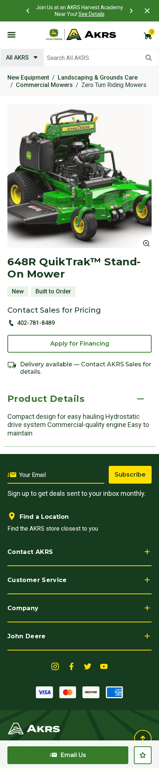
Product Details (45, 398)
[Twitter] (87, 665)
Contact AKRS (30, 551)
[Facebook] (71, 665)
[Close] (147, 10)
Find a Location (44, 516)
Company (23, 608)
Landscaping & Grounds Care (98, 77)
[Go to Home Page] (33, 728)
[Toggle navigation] (11, 34)
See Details (91, 14)
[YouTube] (103, 665)
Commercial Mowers (44, 84)
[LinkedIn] (55, 665)
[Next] (131, 10)
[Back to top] (143, 738)
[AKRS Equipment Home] (80, 34)
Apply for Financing (79, 343)
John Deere (26, 636)
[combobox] (79, 58)
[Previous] (27, 10)
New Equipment (28, 77)
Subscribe (130, 474)
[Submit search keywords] (149, 58)
